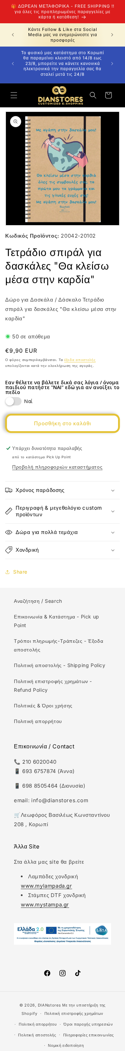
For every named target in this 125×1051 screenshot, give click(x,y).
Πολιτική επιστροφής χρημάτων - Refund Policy (53, 685)
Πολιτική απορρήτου (38, 721)
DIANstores (49, 1005)
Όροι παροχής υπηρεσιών (88, 1024)
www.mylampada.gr (46, 885)
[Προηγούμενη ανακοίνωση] (12, 34)
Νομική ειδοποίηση (66, 1045)
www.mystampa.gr (45, 904)
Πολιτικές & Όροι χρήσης (43, 705)
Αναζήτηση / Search (38, 601)
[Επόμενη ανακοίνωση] (112, 34)
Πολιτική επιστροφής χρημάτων (74, 1013)
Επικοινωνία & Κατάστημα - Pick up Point (56, 621)
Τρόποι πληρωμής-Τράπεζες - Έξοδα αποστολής (58, 645)
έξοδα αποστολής (80, 360)
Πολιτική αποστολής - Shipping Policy (60, 665)
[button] (14, 95)
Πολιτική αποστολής (37, 1035)
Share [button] (20, 572)
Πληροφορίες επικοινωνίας (88, 1035)
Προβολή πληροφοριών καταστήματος (57, 467)
